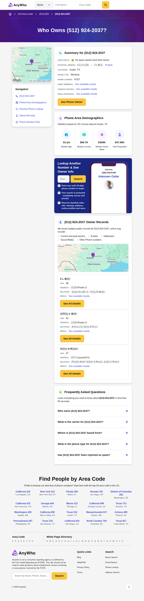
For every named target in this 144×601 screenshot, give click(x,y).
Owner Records (27, 115)
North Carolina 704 (97, 521)
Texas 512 (72, 512)
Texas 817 (121, 521)
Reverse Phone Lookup (31, 109)
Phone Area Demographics (32, 102)
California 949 (96, 503)
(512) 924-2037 (27, 96)
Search (78, 179)
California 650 (47, 512)
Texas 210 (47, 521)
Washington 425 (23, 512)
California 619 (72, 521)
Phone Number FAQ (29, 122)
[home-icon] (10, 14)
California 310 (23, 491)
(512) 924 (44, 14)
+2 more (108, 65)
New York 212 (47, 491)
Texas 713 (121, 503)
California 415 (23, 503)
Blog (79, 557)
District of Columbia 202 (121, 493)
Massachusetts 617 (96, 512)
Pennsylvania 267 (23, 521)
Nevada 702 (96, 491)
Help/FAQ (81, 562)
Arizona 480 (121, 512)
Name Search (111, 557)
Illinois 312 (72, 503)
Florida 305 (72, 491)
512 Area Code (25, 14)
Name (40, 5)
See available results (85, 84)
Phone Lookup (111, 567)
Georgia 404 (47, 503)
